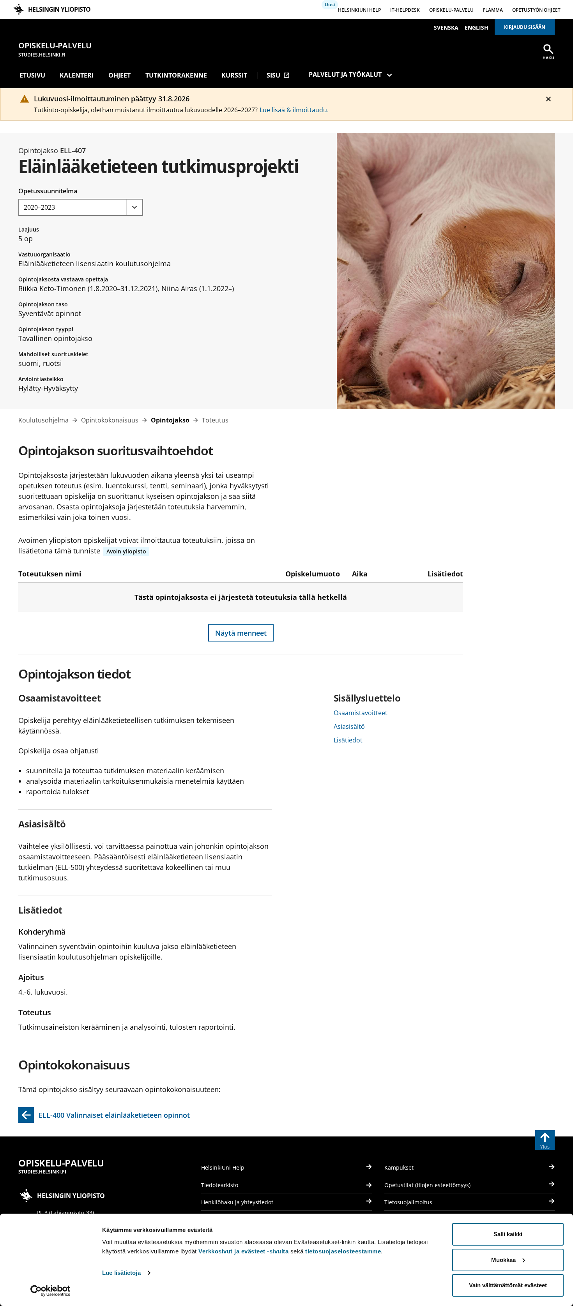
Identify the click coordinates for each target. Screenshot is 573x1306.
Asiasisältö (349, 726)
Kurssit (234, 75)
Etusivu (32, 75)
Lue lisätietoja (121, 1272)
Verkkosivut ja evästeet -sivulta (243, 1251)
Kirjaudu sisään (524, 27)
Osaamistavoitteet (360, 713)
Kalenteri (77, 75)
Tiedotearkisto (219, 1185)
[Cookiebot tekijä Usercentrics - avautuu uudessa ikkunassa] (50, 1291)
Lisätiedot (348, 740)
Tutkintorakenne (176, 75)
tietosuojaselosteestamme (343, 1251)
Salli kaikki (507, 1234)
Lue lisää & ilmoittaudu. (294, 110)
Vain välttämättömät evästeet (508, 1285)
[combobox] (80, 207)
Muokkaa (503, 1260)
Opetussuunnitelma (47, 191)
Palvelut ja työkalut (345, 74)
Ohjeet (119, 75)
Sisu (278, 75)
